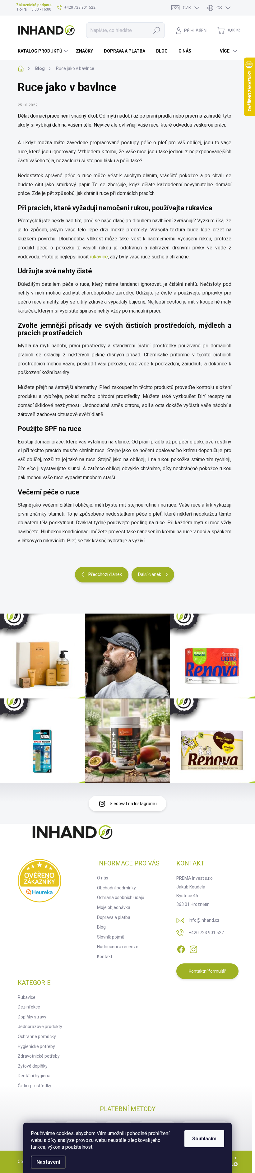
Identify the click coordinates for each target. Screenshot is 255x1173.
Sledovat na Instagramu (133, 803)
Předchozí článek (105, 574)
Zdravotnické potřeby (39, 1056)
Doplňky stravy (32, 1016)
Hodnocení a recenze (117, 946)
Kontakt (104, 956)
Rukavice (26, 997)
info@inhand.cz (204, 920)
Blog (101, 927)
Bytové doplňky (33, 1066)
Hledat (156, 30)
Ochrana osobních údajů (120, 897)
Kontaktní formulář (207, 971)
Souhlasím (204, 1139)
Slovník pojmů (110, 936)
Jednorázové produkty (40, 1026)
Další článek (149, 574)
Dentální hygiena (34, 1075)
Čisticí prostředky (34, 1085)
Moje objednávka (113, 907)
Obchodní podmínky (116, 887)
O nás (102, 877)
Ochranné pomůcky (37, 1036)
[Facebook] (181, 948)
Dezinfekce (29, 1006)
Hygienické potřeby (36, 1046)
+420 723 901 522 (206, 932)
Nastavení (48, 1162)
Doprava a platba (113, 917)
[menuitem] (44, 51)
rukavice (99, 257)
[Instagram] (193, 948)
